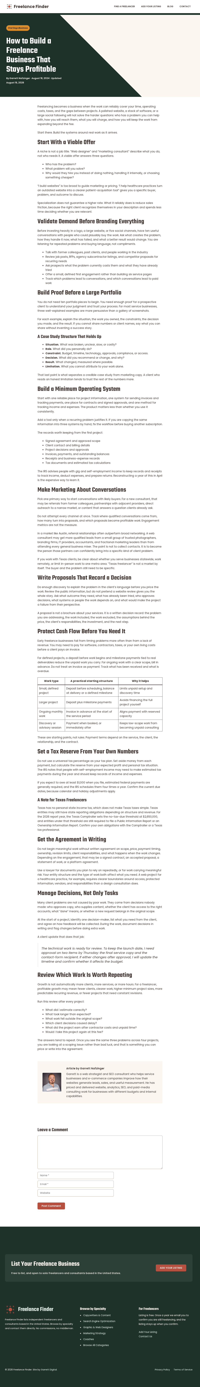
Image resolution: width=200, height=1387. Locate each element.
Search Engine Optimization (99, 1321)
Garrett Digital (49, 1369)
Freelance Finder (31, 6)
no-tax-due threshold (123, 817)
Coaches (88, 1339)
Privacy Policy (162, 1369)
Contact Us (145, 1336)
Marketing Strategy (94, 1333)
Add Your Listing (151, 6)
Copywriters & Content (97, 1315)
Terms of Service (183, 1369)
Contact (185, 6)
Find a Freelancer (124, 6)
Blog (170, 6)
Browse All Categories (96, 1345)
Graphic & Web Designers (98, 1327)
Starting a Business (18, 28)
